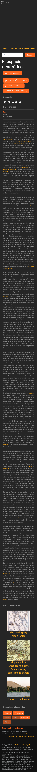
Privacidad (31, 736)
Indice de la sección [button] (12, 73)
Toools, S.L (26, 745)
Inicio (5, 48)
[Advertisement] (18, 23)
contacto (25, 734)
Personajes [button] (24, 717)
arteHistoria (17, 745)
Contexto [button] (8, 713)
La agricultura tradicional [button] (14, 91)
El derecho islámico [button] (15, 86)
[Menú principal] (35, 2)
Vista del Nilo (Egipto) (18, 699)
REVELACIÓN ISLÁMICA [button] (17, 80)
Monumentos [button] (19, 713)
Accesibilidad (13, 736)
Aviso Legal (22, 736)
